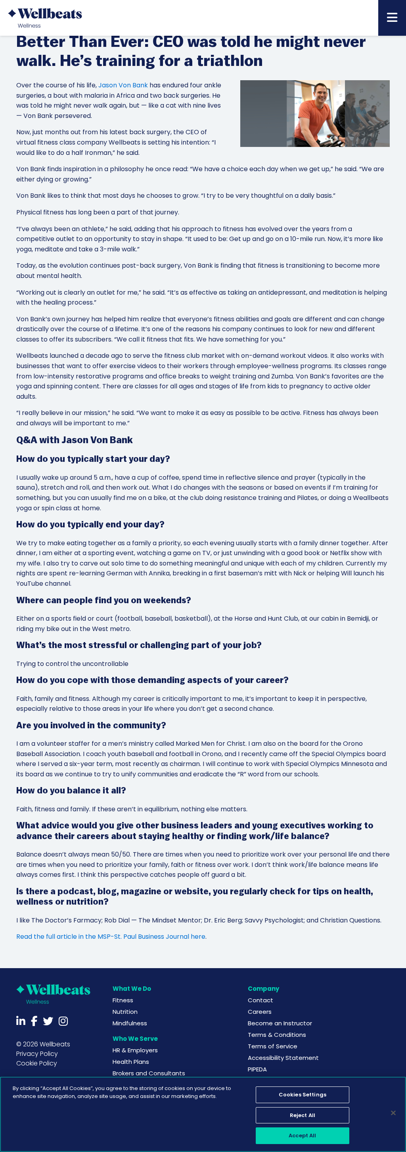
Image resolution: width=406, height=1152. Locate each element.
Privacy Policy (37, 1053)
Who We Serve (135, 1038)
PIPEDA (257, 1069)
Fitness (123, 1000)
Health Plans (131, 1061)
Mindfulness (130, 1023)
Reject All (302, 1115)
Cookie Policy (36, 1063)
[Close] (393, 1113)
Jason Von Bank (123, 85)
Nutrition (125, 1011)
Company (263, 988)
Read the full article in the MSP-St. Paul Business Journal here (110, 936)
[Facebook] (34, 1021)
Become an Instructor (280, 1023)
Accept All (302, 1135)
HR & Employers (135, 1050)
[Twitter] (48, 1021)
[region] (203, 1114)
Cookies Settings (302, 1094)
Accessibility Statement (283, 1058)
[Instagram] (63, 1021)
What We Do (132, 988)
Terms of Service (272, 1046)
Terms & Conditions (277, 1034)
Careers (260, 1011)
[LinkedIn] (20, 1021)
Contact (260, 1000)
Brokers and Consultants (149, 1073)
